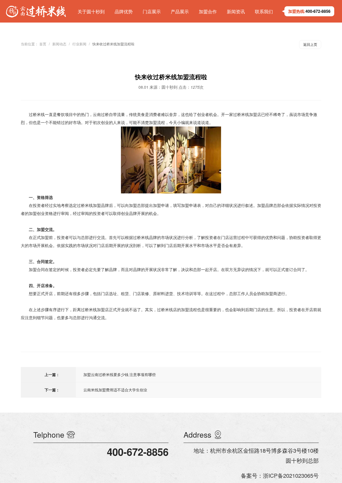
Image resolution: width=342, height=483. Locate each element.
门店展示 (152, 11)
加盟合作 (208, 11)
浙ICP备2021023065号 (291, 475)
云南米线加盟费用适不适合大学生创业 (115, 389)
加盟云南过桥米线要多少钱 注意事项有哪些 (119, 374)
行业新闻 (79, 43)
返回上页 (310, 44)
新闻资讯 (236, 11)
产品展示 (180, 11)
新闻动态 (59, 43)
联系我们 (264, 11)
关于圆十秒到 (91, 11)
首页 (42, 43)
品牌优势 (124, 11)
